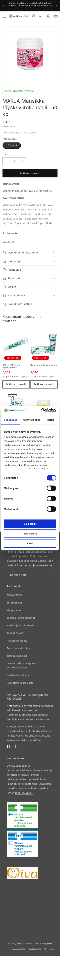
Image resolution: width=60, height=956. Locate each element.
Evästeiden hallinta (18, 675)
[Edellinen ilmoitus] (3, 5)
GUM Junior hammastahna (43, 365)
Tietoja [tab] (50, 419)
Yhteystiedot (14, 610)
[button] (4, 16)
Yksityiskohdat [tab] (31, 419)
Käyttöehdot (35, 949)
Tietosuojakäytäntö (16, 949)
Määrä (5, 154)
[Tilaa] (49, 575)
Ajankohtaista (15, 594)
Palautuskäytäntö (17, 640)
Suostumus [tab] (10, 419)
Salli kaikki (30, 523)
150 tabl (11, 145)
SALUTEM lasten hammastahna (11, 366)
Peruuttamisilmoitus (18, 648)
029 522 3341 (24, 792)
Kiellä (30, 543)
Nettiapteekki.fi (24, 944)
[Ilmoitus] (56, 5)
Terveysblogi (14, 602)
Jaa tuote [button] (12, 233)
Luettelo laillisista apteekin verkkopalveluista (22, 665)
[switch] (51, 488)
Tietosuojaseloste (17, 655)
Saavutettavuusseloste (20, 682)
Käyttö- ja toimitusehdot (21, 625)
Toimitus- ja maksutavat (21, 617)
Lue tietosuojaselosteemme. (35, 565)
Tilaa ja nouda (15, 632)
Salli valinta (30, 533)
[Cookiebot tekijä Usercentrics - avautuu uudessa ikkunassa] (42, 410)
